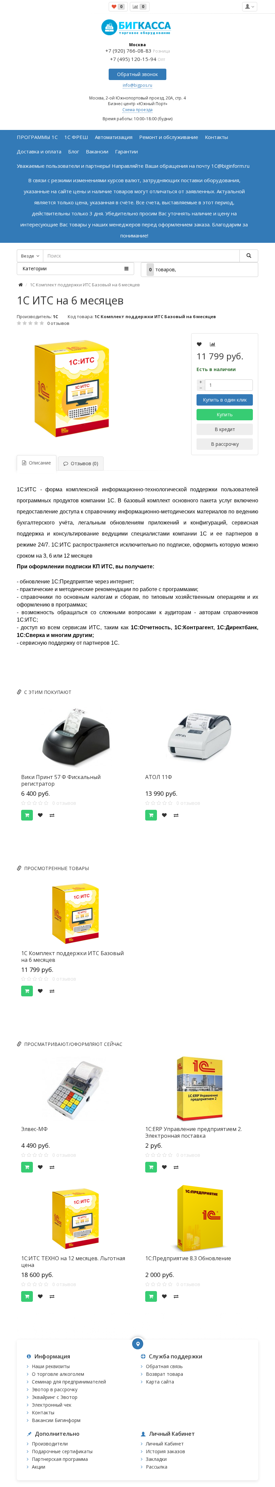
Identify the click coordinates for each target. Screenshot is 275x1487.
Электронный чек (51, 1405)
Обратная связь (164, 1366)
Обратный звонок (137, 74)
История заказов (165, 1451)
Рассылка (156, 1467)
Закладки (156, 1459)
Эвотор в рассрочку (54, 1389)
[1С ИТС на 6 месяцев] (86, 388)
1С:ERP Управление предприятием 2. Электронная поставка (193, 1132)
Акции (38, 1467)
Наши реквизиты (51, 1366)
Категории (34, 268)
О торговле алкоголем (58, 1374)
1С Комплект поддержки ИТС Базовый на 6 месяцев (72, 956)
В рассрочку (225, 444)
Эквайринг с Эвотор (54, 1397)
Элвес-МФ (34, 1129)
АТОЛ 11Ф (158, 777)
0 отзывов (58, 323)
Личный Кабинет (165, 1443)
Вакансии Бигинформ (56, 1420)
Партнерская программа (60, 1459)
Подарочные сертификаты (62, 1451)
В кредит (225, 429)
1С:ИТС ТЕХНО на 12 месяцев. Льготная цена (73, 1261)
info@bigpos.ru (137, 85)
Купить (225, 414)
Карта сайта (160, 1381)
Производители (50, 1443)
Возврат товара (164, 1374)
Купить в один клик (225, 400)
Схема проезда (137, 110)
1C (55, 316)
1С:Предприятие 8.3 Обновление (188, 1258)
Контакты (43, 1412)
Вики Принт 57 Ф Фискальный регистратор (61, 780)
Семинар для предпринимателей (69, 1381)
